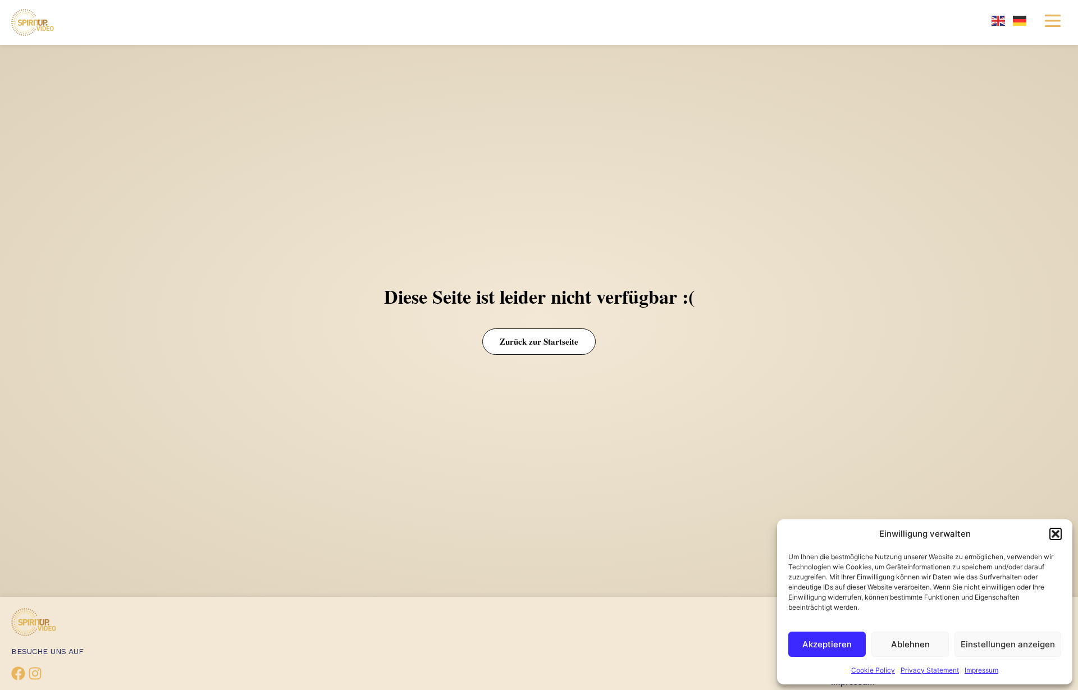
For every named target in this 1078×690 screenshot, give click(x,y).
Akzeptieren (827, 644)
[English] (999, 19)
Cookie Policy (873, 670)
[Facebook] (18, 673)
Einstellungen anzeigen (1008, 644)
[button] (1055, 534)
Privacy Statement (930, 670)
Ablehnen (910, 644)
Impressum (981, 670)
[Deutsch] (1020, 19)
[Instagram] (35, 673)
